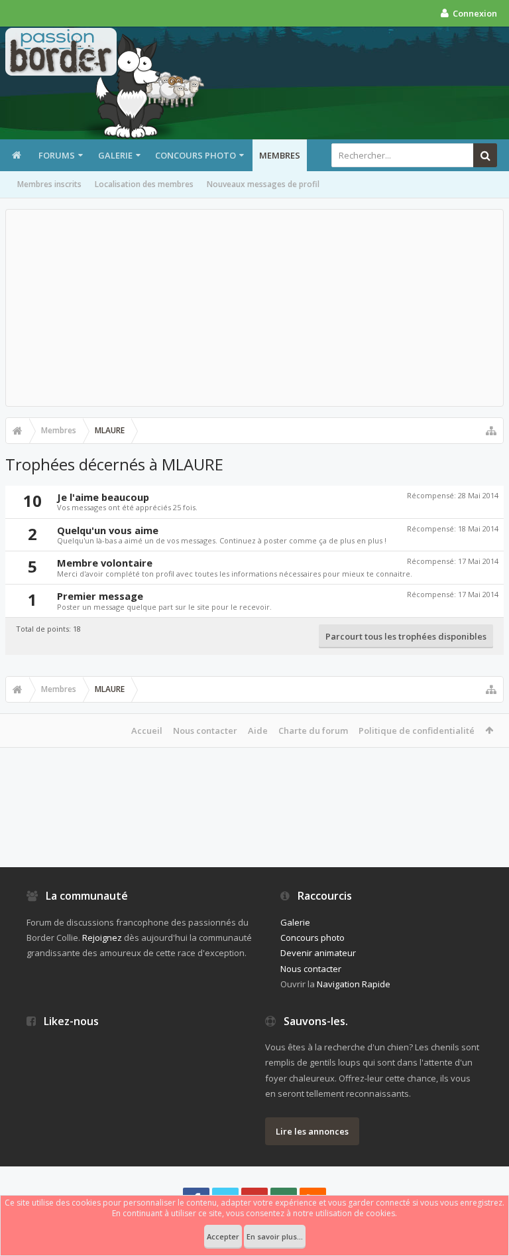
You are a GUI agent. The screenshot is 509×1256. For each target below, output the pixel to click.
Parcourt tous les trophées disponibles (405, 636)
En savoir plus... (275, 1236)
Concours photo (195, 155)
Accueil (146, 730)
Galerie (115, 155)
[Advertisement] (254, 308)
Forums (56, 155)
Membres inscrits (49, 184)
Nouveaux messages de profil (263, 184)
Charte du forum (313, 730)
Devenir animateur (318, 953)
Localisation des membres (144, 184)
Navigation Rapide (353, 984)
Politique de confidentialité (417, 730)
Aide (258, 730)
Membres (279, 155)
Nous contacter (205, 730)
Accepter (223, 1236)
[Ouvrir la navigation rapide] (491, 430)
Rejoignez (102, 937)
